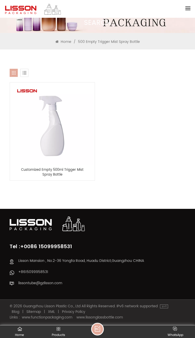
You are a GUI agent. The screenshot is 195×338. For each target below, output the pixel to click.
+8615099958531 (33, 271)
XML (51, 312)
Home (65, 42)
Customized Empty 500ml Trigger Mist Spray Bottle (52, 172)
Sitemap (33, 312)
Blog (15, 312)
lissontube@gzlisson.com (40, 283)
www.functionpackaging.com (47, 317)
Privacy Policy (73, 312)
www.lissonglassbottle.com (99, 317)
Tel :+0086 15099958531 (41, 246)
